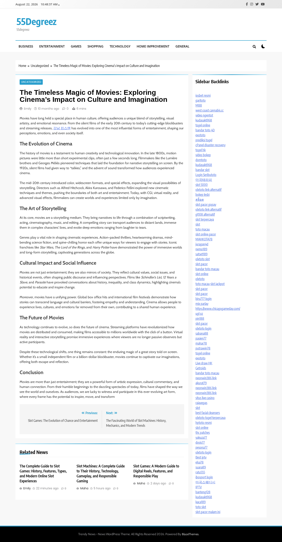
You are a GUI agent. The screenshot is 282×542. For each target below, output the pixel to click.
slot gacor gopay (206, 204)
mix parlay (202, 304)
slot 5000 (202, 185)
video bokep (203, 155)
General (182, 46)
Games (76, 46)
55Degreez (37, 21)
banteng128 (203, 492)
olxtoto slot (203, 259)
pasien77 (201, 338)
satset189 (201, 254)
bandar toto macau (207, 269)
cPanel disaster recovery (210, 145)
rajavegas (201, 403)
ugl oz (199, 313)
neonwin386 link (206, 378)
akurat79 (201, 383)
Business (26, 46)
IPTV (199, 487)
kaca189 (201, 502)
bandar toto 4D (205, 130)
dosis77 (200, 442)
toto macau (203, 229)
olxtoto (200, 279)
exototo (200, 135)
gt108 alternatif (205, 214)
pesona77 (201, 447)
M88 (199, 105)
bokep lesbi (203, 195)
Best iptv (201, 457)
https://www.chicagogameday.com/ (218, 309)
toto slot (201, 507)
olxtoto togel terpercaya (210, 418)
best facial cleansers (208, 413)
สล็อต (200, 199)
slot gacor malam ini (208, 512)
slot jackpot (217, 284)
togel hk (201, 150)
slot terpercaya (205, 219)
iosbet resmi (203, 95)
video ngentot (204, 115)
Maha (84, 488)
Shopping (95, 46)
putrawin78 (203, 348)
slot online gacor (206, 234)
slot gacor (202, 264)
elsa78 (200, 462)
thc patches (203, 432)
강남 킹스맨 (62, 128)
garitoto (201, 100)
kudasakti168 (204, 120)
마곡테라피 (204, 180)
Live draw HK (204, 363)
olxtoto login (203, 328)
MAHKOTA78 (204, 239)
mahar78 (201, 343)
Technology (120, 46)
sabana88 (202, 333)
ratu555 (200, 472)
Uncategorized (31, 82)
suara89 (201, 467)
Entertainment (52, 46)
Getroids (201, 368)
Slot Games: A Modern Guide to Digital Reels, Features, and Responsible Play (156, 471)
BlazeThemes (190, 534)
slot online (202, 274)
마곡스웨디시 (205, 482)
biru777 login (204, 299)
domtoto (201, 160)
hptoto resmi (204, 423)
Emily (27, 109)
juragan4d (202, 244)
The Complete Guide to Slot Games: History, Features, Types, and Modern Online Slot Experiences (43, 473)
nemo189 (201, 249)
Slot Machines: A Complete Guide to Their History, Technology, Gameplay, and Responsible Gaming (101, 473)
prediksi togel (204, 140)
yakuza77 (201, 437)
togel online (203, 125)
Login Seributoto (206, 175)
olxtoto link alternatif (209, 190)
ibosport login (204, 477)
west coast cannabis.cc (210, 110)
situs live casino (205, 398)
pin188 (200, 318)
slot (198, 224)
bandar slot (203, 170)
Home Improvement (153, 46)
